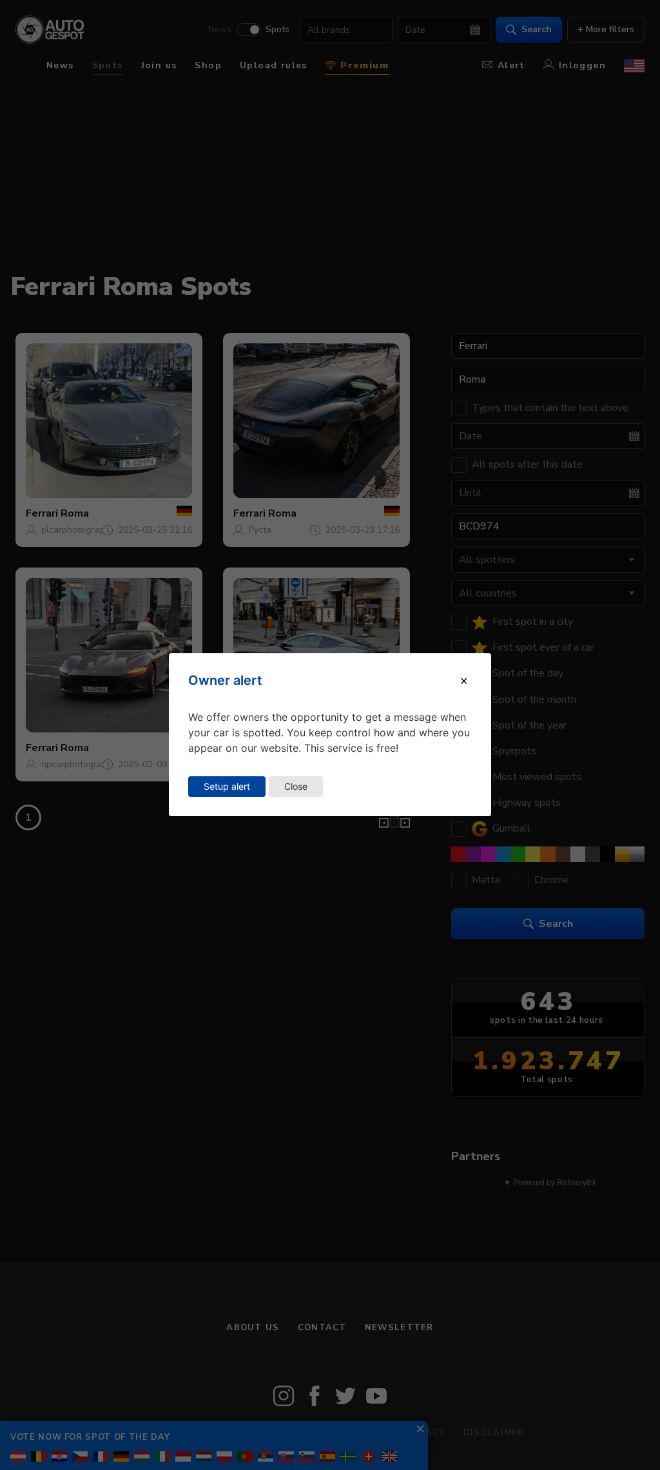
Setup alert (227, 786)
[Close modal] (464, 681)
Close (295, 786)
